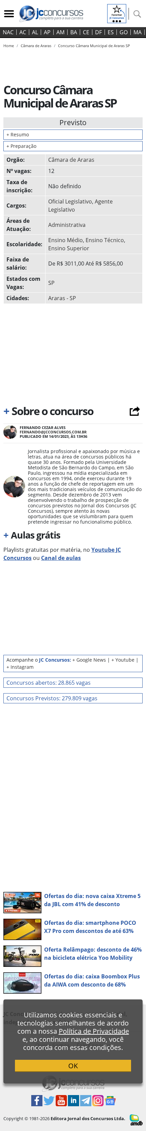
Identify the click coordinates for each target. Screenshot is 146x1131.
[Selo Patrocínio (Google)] (117, 13)
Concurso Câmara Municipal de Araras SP (94, 45)
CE (86, 32)
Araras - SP (62, 298)
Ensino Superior (68, 248)
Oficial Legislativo (70, 201)
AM (60, 32)
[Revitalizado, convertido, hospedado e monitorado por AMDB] (136, 1119)
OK (73, 1065)
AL (35, 32)
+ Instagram (20, 667)
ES (111, 32)
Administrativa (67, 225)
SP (51, 283)
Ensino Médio (65, 240)
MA (137, 32)
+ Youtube (122, 660)
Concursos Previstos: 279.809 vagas (51, 698)
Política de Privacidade (94, 1031)
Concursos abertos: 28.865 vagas (48, 682)
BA (73, 32)
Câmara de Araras (71, 159)
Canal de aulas (61, 558)
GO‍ (124, 32)
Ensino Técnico (105, 240)
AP (47, 32)
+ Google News (89, 660)
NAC (8, 32)
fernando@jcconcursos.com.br (53, 431)
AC (22, 32)
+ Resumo (17, 134)
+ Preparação (21, 146)
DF (98, 32)
